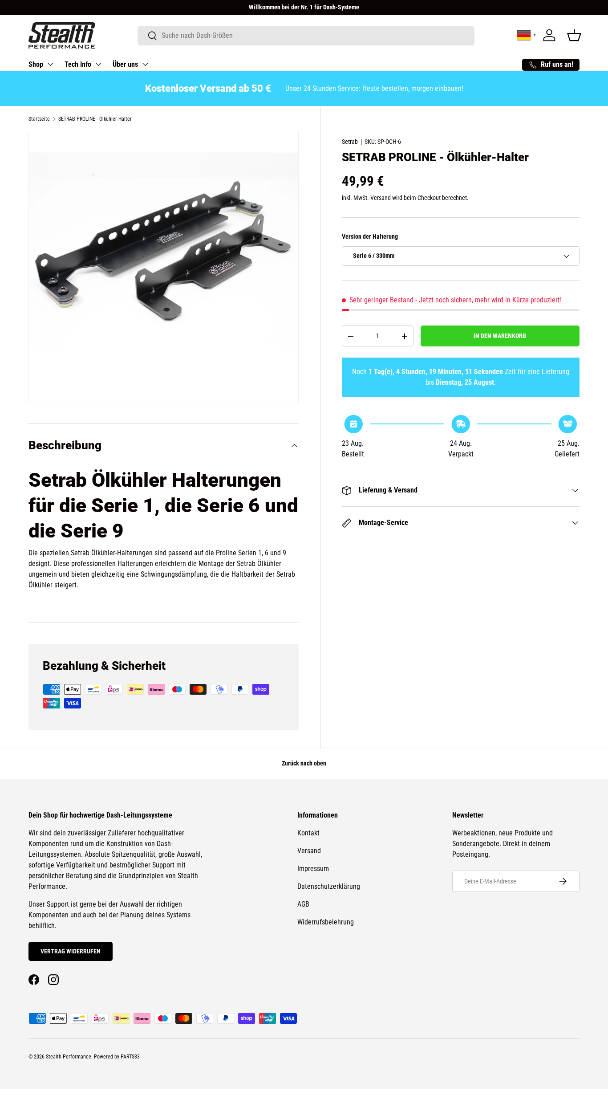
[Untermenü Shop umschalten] (50, 64)
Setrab (350, 141)
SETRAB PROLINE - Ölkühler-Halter (95, 119)
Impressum (313, 868)
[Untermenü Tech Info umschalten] (98, 64)
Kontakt (308, 833)
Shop (35, 64)
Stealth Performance (68, 1057)
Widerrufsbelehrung (325, 922)
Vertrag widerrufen (71, 951)
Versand (380, 197)
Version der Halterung (370, 236)
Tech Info (78, 64)
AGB (303, 904)
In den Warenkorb (500, 335)
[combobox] (306, 35)
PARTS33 (130, 1057)
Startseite (39, 119)
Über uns (125, 64)
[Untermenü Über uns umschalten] (145, 64)
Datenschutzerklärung (328, 886)
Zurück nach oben (304, 763)
